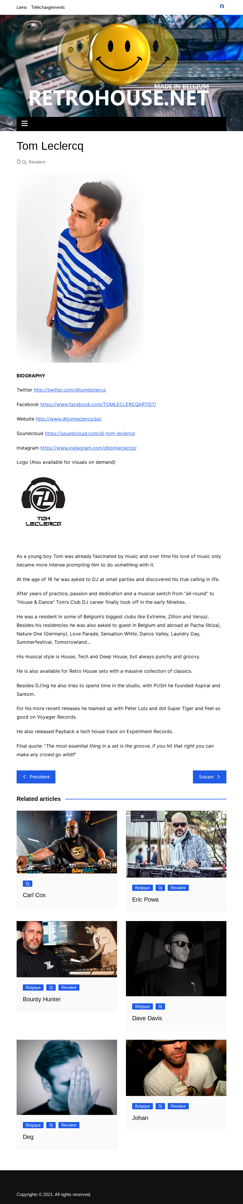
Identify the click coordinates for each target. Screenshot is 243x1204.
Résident (37, 162)
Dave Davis (147, 1018)
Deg (28, 1137)
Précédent (39, 776)
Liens (22, 7)
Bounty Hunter (42, 999)
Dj (24, 162)
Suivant (206, 776)
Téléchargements (48, 7)
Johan (140, 1118)
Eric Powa (145, 899)
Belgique (142, 888)
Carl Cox (34, 895)
